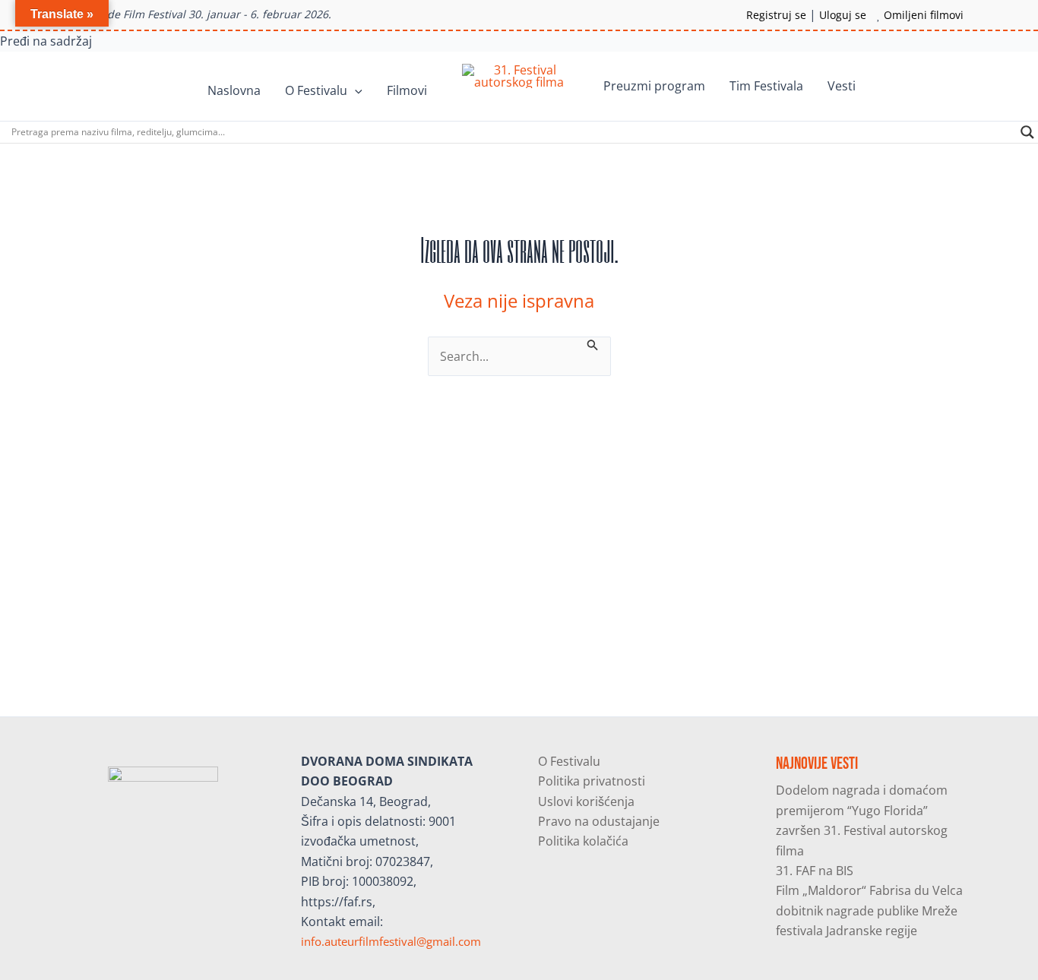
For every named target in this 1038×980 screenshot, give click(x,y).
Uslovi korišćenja (586, 801)
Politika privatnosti (591, 781)
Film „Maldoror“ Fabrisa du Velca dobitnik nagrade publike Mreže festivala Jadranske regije (869, 910)
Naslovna (234, 90)
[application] (354, 90)
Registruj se (776, 15)
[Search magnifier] (1027, 132)
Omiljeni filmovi (924, 15)
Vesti (842, 85)
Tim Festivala (766, 85)
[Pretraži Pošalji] (593, 344)
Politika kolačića (583, 841)
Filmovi (407, 90)
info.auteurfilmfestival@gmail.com (391, 941)
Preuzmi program (654, 85)
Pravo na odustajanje (599, 821)
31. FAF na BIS (814, 870)
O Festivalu (316, 90)
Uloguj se (842, 15)
